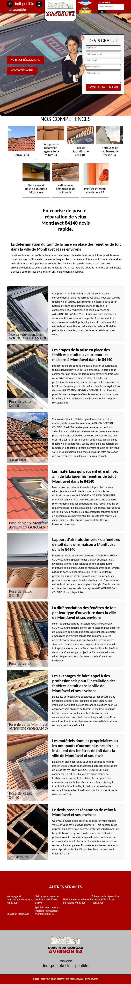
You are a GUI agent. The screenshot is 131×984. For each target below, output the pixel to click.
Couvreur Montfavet (18, 914)
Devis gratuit (91, 979)
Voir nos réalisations (25, 60)
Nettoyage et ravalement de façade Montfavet (77, 901)
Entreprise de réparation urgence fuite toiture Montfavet (105, 899)
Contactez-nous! (22, 70)
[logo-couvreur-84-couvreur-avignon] (60, 10)
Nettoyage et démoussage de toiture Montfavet (19, 899)
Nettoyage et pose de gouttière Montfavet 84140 (47, 899)
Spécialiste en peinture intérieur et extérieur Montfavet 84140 (47, 910)
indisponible (24, 4)
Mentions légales (74, 979)
